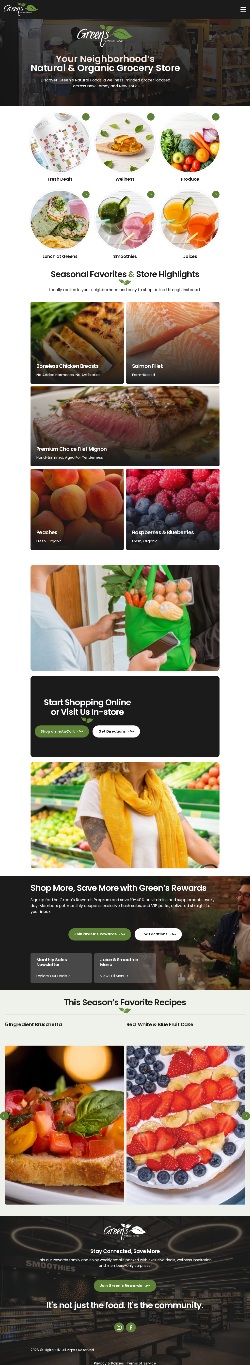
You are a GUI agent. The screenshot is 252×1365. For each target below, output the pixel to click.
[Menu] (243, 9)
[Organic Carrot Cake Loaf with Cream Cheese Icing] (186, 1109)
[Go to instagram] (119, 1327)
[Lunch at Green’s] (60, 226)
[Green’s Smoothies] (125, 226)
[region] (125, 1109)
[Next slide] (245, 1116)
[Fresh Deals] (60, 149)
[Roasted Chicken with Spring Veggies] (64, 1109)
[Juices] (190, 226)
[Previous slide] (5, 1116)
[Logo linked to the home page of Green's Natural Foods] (21, 9)
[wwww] (125, 149)
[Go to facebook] (131, 1327)
